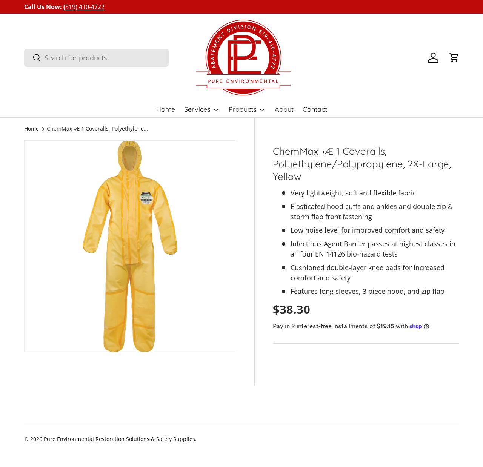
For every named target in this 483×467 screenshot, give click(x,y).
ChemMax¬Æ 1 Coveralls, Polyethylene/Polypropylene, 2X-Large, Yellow (98, 129)
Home (165, 109)
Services (197, 109)
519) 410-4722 (84, 7)
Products (242, 109)
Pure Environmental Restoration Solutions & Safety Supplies (119, 439)
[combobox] (96, 58)
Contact (315, 109)
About (284, 109)
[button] (454, 57)
